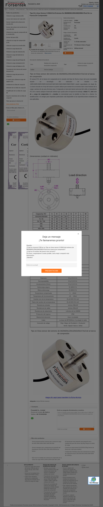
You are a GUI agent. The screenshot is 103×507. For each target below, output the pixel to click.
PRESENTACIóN (51, 271)
